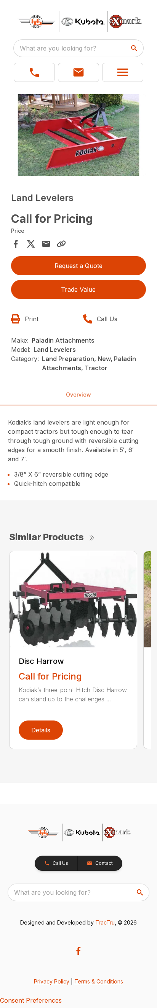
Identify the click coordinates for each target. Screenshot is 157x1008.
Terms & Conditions (98, 981)
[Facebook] (78, 951)
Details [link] (40, 730)
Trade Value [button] (78, 289)
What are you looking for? (58, 48)
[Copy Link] (61, 243)
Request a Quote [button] (78, 266)
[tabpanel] (78, 136)
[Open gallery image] (78, 135)
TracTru (105, 922)
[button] (34, 72)
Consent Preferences (31, 1000)
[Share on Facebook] (15, 243)
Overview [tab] (78, 394)
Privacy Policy (51, 981)
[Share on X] (30, 243)
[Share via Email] (46, 243)
